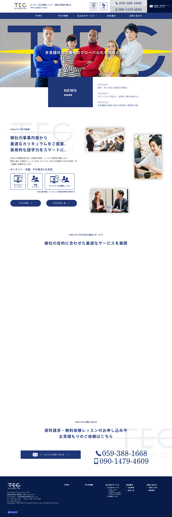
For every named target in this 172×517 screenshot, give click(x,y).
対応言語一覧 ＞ (61, 203)
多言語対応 (111, 491)
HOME (39, 16)
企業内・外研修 (113, 489)
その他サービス (113, 496)
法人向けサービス (87, 16)
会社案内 (111, 16)
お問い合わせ (135, 16)
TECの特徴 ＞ (26, 203)
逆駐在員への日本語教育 (115, 492)
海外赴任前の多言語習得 (115, 494)
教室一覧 (143, 400)
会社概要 (104, 400)
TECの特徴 (63, 16)
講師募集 (152, 490)
